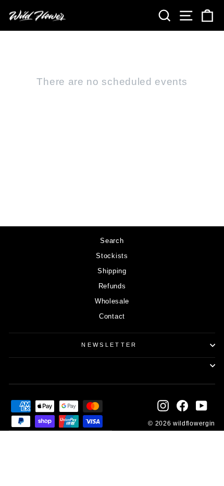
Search (111, 241)
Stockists (112, 256)
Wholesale (112, 301)
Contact (112, 316)
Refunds (112, 286)
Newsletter (109, 345)
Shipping (112, 271)
